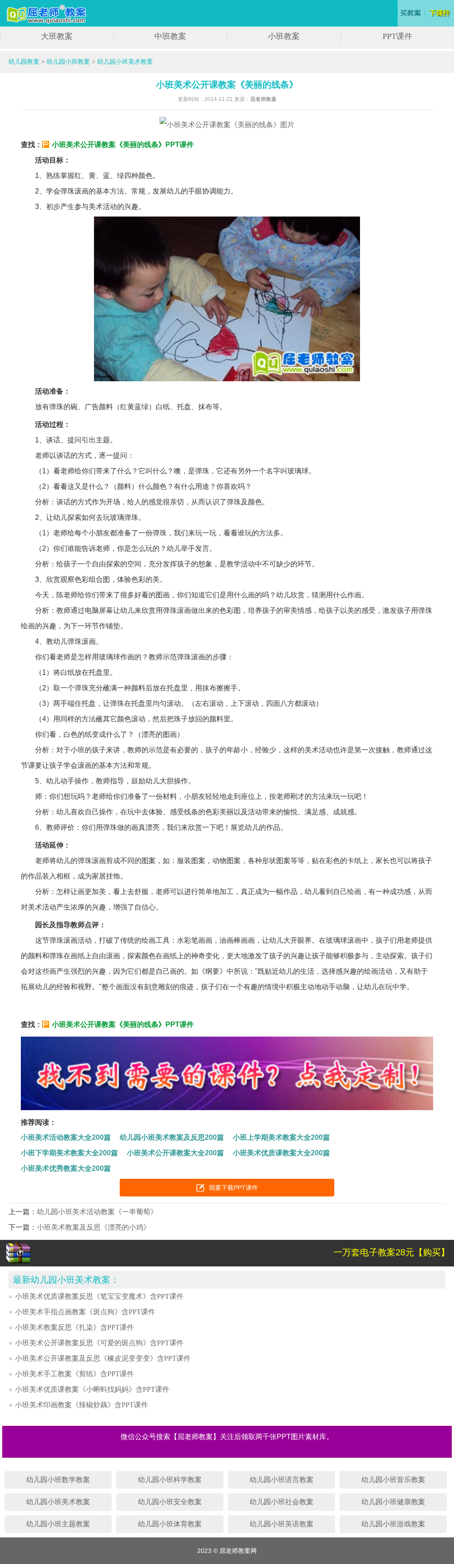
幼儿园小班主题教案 (58, 1524)
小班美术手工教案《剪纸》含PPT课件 (74, 1374)
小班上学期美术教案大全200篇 (281, 1137)
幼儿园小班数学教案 (58, 1479)
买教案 (411, 13)
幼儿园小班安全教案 (170, 1502)
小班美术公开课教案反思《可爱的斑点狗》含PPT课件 (99, 1343)
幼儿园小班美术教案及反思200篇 (172, 1137)
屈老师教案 (263, 99)
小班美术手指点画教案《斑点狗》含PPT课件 (85, 1312)
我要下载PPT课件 (233, 1187)
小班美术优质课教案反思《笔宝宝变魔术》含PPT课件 (99, 1296)
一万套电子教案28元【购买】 (391, 1252)
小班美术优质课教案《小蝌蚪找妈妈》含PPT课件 (92, 1389)
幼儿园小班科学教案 (170, 1479)
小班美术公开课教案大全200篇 (175, 1153)
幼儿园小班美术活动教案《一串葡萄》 (97, 1212)
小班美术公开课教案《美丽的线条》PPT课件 (123, 144)
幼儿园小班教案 (68, 61)
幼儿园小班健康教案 (393, 1502)
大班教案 (57, 36)
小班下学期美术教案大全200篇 (69, 1153)
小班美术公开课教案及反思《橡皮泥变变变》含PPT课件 (103, 1358)
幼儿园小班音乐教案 (393, 1479)
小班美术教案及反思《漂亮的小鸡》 (93, 1227)
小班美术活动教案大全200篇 (66, 1137)
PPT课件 (397, 36)
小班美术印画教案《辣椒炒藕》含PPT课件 (81, 1405)
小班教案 (284, 36)
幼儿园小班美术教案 (125, 61)
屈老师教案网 (48, 14)
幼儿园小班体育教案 (170, 1524)
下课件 (440, 13)
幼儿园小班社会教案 (281, 1502)
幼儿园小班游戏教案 (393, 1524)
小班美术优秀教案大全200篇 (66, 1168)
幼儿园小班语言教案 (281, 1479)
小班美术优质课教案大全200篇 (281, 1153)
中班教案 (170, 36)
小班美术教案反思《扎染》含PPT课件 (74, 1327)
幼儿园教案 (23, 61)
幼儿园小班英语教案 (281, 1524)
